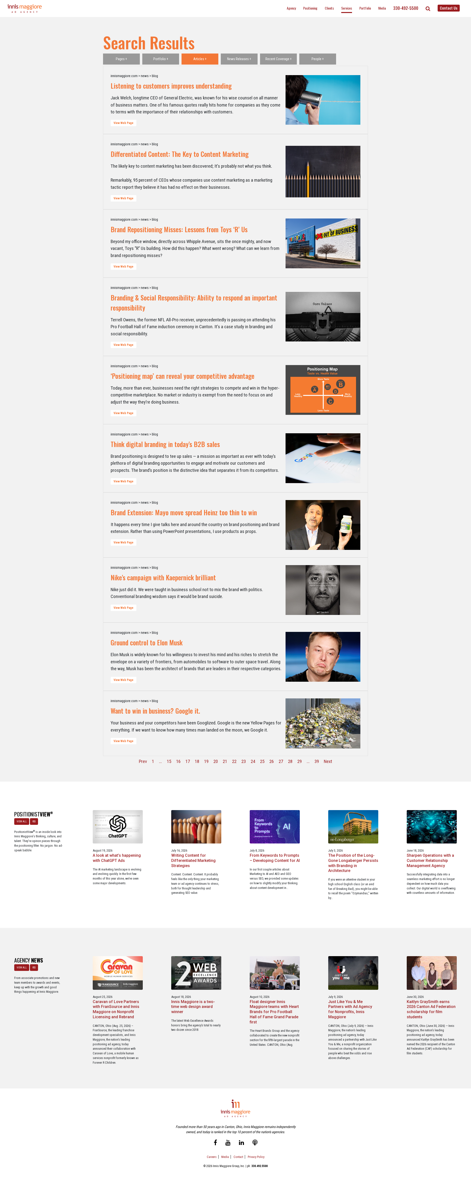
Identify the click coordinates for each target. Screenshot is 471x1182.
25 (262, 761)
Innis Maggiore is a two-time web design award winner (193, 1006)
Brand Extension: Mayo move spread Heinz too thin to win (184, 512)
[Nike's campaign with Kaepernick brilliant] (323, 590)
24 (253, 761)
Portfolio (365, 8)
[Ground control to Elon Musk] (323, 656)
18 (197, 761)
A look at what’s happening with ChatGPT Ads (117, 858)
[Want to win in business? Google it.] (323, 723)
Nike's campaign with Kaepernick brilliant (163, 577)
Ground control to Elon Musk (147, 642)
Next (328, 761)
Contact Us (449, 8)
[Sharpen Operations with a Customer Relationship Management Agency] (432, 826)
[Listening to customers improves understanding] (323, 99)
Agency (291, 8)
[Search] (428, 8)
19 (206, 761)
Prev (143, 761)
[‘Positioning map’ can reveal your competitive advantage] (323, 390)
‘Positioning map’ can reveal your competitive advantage (182, 376)
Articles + (200, 59)
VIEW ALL (22, 821)
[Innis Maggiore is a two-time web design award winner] (196, 973)
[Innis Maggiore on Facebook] (215, 1143)
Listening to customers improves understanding (171, 86)
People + (318, 59)
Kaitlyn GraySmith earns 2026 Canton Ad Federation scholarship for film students (431, 1009)
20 (215, 761)
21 (225, 761)
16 (178, 761)
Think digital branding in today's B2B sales (165, 444)
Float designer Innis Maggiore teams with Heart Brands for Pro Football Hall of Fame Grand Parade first (274, 1011)
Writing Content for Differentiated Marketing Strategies (193, 860)
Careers (212, 1157)
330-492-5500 (405, 8)
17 (187, 761)
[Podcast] (255, 1143)
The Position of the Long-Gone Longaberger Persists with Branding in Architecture (353, 863)
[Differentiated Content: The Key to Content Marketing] (323, 172)
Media (382, 8)
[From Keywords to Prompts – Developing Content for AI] (275, 826)
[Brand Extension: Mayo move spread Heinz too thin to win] (323, 525)
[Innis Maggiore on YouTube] (228, 1143)
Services (346, 8)
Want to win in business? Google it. (155, 711)
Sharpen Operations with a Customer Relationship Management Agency (430, 860)
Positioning (310, 8)
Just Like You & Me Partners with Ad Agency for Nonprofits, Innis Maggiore (350, 1009)
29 (299, 761)
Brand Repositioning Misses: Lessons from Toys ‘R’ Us (179, 229)
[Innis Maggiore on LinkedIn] (241, 1143)
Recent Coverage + (278, 59)
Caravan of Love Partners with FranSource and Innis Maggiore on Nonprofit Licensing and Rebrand (116, 1009)
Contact (238, 1157)
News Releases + (239, 59)
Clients (329, 8)
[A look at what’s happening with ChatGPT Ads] (118, 826)
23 (243, 761)
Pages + (121, 59)
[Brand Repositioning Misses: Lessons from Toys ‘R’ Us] (323, 243)
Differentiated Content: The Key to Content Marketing (180, 154)
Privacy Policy (256, 1157)
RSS (34, 821)
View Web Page (123, 123)
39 (316, 761)
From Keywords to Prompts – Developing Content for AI (275, 858)
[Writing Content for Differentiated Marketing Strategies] (196, 826)
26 (271, 761)
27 (281, 761)
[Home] (25, 8)
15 (169, 761)
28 (290, 761)
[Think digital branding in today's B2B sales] (323, 458)
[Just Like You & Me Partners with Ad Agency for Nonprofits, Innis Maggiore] (353, 973)
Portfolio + (160, 59)
